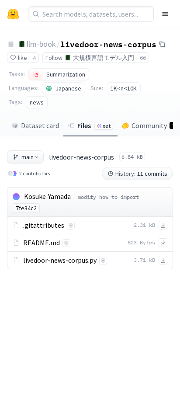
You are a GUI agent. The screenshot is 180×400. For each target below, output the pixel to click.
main (27, 157)
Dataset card (40, 125)
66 (143, 58)
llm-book (41, 44)
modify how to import (108, 197)
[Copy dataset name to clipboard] (162, 44)
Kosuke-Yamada (47, 196)
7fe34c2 (26, 208)
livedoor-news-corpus (108, 43)
